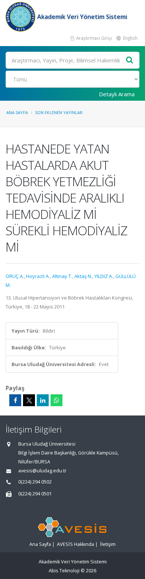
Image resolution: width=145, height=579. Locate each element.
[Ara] (129, 60)
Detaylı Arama (117, 94)
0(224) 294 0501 (35, 494)
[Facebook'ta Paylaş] (15, 400)
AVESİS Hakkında (75, 544)
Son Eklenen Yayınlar (59, 112)
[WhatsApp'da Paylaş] (56, 400)
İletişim (108, 544)
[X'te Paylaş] (29, 400)
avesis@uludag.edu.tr (42, 471)
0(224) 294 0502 (35, 482)
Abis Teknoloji (64, 570)
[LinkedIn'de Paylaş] (43, 400)
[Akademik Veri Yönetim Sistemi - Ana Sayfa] (21, 16)
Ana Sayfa (17, 112)
